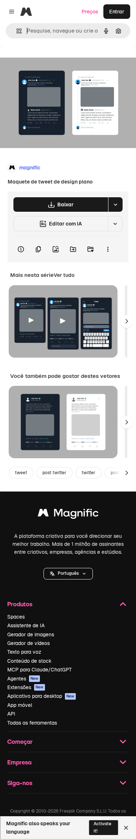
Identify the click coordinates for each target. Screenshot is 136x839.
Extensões (25, 687)
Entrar (116, 11)
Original (46, 62)
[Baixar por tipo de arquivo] (115, 204)
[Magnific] (68, 514)
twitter (88, 473)
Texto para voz (24, 652)
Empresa (19, 762)
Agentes (22, 678)
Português (68, 573)
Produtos (19, 604)
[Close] (126, 827)
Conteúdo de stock (29, 661)
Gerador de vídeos (28, 643)
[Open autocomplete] (16, 31)
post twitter (54, 473)
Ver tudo (64, 275)
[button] (68, 573)
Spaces (16, 617)
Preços (90, 11)
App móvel (19, 705)
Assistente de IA (26, 625)
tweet (21, 473)
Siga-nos (19, 783)
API (11, 714)
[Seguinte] (126, 321)
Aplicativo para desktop (40, 696)
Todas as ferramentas (32, 723)
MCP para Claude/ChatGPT (39, 669)
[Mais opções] (107, 249)
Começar (20, 741)
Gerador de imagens (30, 634)
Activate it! (102, 827)
